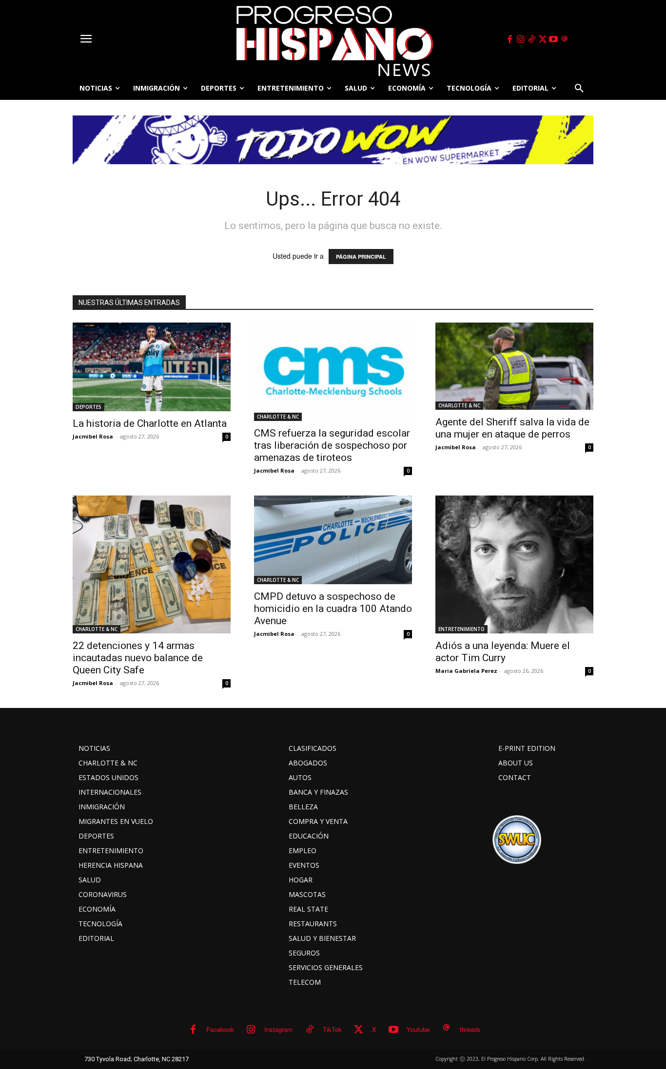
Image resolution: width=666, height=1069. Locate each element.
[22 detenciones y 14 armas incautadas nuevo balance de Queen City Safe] (152, 564)
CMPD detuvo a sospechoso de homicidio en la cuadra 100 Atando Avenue (333, 609)
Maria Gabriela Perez (466, 670)
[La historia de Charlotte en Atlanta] (152, 367)
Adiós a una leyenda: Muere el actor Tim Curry (502, 652)
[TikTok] (531, 39)
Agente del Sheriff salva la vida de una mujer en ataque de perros (512, 428)
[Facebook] (509, 39)
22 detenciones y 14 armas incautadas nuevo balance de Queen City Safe (138, 658)
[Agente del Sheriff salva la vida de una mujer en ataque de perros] (514, 366)
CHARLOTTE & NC (278, 416)
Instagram (278, 1029)
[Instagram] (520, 39)
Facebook (220, 1029)
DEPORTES (88, 406)
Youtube (418, 1029)
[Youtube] (553, 39)
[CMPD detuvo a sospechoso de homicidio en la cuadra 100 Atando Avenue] (333, 540)
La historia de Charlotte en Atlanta (150, 423)
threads (470, 1029)
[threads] (564, 39)
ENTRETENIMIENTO (461, 629)
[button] (579, 88)
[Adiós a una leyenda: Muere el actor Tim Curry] (514, 565)
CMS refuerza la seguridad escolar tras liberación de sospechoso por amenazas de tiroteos (332, 445)
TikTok (332, 1029)
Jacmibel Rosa (93, 436)
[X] (542, 39)
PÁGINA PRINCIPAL (361, 256)
